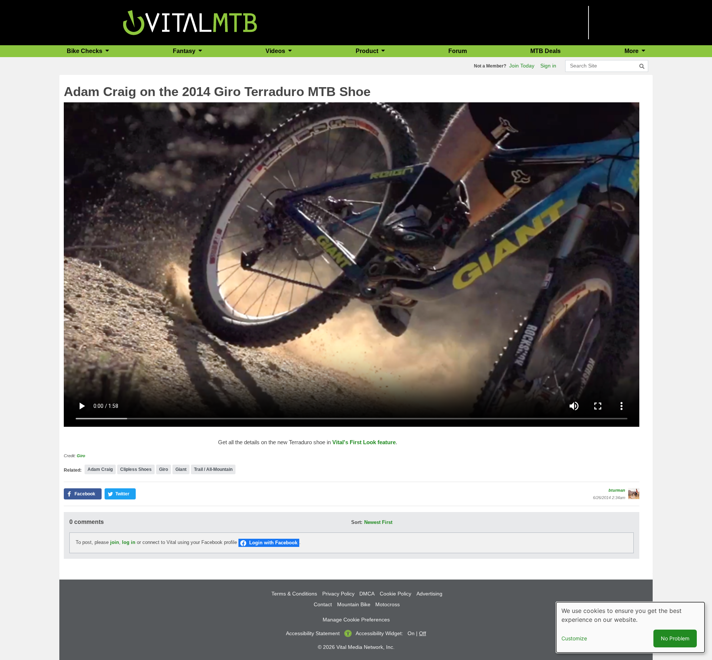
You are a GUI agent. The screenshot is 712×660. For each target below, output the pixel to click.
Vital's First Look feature (364, 442)
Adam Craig (100, 469)
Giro (81, 455)
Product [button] (368, 51)
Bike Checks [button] (85, 51)
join (114, 542)
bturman (617, 490)
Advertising (429, 594)
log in (128, 542)
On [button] (411, 633)
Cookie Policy (395, 594)
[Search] (642, 66)
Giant (181, 469)
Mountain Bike (353, 604)
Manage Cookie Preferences (356, 620)
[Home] (190, 22)
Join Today (521, 66)
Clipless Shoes (136, 469)
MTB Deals (545, 51)
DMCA (367, 594)
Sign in (548, 66)
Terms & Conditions (294, 594)
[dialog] (630, 627)
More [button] (632, 51)
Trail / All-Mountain (213, 469)
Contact (323, 604)
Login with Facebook (273, 542)
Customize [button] (574, 638)
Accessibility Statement (313, 633)
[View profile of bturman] (633, 493)
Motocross (387, 604)
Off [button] (422, 633)
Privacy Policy (338, 594)
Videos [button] (276, 51)
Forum (457, 51)
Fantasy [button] (185, 51)
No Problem (675, 638)
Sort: (356, 522)
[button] (83, 493)
